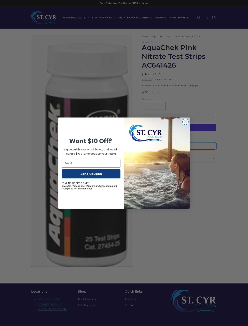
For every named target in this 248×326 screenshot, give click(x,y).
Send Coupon (91, 174)
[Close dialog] (185, 122)
